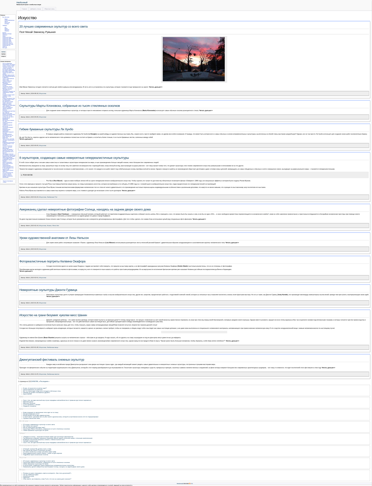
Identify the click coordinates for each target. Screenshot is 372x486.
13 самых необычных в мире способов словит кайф (39, 452)
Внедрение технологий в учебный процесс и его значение (9, 143)
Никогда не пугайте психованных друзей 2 (36, 392)
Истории (7, 23)
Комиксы (7, 30)
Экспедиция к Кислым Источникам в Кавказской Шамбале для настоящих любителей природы (9, 155)
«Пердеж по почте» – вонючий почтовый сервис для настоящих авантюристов (48, 436)
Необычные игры (7, 39)
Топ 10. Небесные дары (30, 474)
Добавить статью (35, 9)
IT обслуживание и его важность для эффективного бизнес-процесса (8, 169)
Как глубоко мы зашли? (30, 426)
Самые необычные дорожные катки (7, 81)
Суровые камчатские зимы (31, 418)
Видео (6, 19)
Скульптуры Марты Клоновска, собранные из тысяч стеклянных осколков (69, 105)
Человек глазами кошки (30, 441)
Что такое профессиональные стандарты (7, 122)
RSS (192, 483)
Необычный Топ (6, 45)
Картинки (7, 29)
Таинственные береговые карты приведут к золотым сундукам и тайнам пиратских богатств (9, 107)
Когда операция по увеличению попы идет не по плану (40, 412)
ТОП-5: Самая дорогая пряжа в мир (8, 79)
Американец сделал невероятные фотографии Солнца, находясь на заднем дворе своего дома (85, 209)
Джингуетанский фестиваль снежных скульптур (51, 359)
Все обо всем (6, 17)
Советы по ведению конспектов (7, 125)
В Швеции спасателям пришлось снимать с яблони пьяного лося (44, 439)
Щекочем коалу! (28, 401)
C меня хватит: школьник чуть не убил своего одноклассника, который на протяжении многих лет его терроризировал (60, 417)
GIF (5, 27)
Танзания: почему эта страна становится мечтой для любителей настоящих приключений (9, 68)
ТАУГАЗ (3, 51)
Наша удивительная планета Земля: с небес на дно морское (42, 453)
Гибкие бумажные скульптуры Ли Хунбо (46, 129)
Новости (5, 46)
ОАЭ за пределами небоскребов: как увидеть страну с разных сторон (9, 64)
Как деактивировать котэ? (31, 414)
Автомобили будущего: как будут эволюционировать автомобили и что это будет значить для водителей (8, 134)
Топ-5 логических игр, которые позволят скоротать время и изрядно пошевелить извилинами (8, 175)
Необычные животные (8, 38)
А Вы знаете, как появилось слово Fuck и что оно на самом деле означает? (47, 479)
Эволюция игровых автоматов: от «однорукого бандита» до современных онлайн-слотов (9, 91)
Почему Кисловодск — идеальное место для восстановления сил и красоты (8, 151)
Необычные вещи (7, 37)
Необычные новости (8, 43)
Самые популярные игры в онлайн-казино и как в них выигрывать (9, 99)
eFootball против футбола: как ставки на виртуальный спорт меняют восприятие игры (9, 112)
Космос (4, 32)
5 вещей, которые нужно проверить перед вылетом (9, 96)
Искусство (7, 22)
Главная (24, 9)
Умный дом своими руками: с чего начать (8, 87)
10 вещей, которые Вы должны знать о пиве (37, 449)
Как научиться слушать (8, 120)
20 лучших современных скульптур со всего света (53, 26)
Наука (4, 36)
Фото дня (5, 47)
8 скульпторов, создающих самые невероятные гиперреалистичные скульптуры (74, 157)
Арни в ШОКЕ (27, 394)
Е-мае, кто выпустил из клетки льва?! (35, 388)
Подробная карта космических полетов (35, 454)
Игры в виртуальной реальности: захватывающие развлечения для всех (8, 165)
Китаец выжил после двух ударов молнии (36, 415)
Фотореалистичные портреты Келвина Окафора (52, 261)
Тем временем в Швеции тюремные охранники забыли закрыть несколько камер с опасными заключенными (57, 438)
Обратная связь (49, 9)
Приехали (26, 477)
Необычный (21, 2)
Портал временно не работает (33, 389)
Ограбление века (28, 476)
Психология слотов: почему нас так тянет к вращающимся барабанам (8, 117)
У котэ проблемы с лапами (31, 404)
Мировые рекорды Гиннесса (7, 34)
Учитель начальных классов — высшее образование (7, 147)
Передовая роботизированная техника (7, 84)
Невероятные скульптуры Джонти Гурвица (48, 290)
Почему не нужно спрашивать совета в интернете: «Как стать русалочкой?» (47, 473)
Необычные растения (8, 44)
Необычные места (7, 41)
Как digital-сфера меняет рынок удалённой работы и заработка (9, 76)
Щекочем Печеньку (29, 403)
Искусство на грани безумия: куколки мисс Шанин (53, 315)
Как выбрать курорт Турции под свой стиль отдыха (8, 72)
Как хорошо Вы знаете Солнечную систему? (37, 450)
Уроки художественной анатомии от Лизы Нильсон (54, 238)
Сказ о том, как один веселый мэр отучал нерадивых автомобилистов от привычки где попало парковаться (57, 400)
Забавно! (5, 25)
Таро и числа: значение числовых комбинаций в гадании (8, 140)
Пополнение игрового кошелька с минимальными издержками (8, 129)
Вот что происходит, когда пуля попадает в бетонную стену (42, 391)
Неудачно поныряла (29, 406)
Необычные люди (7, 40)
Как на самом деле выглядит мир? (34, 427)
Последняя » (44, 381)
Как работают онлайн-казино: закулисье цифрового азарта (8, 103)
